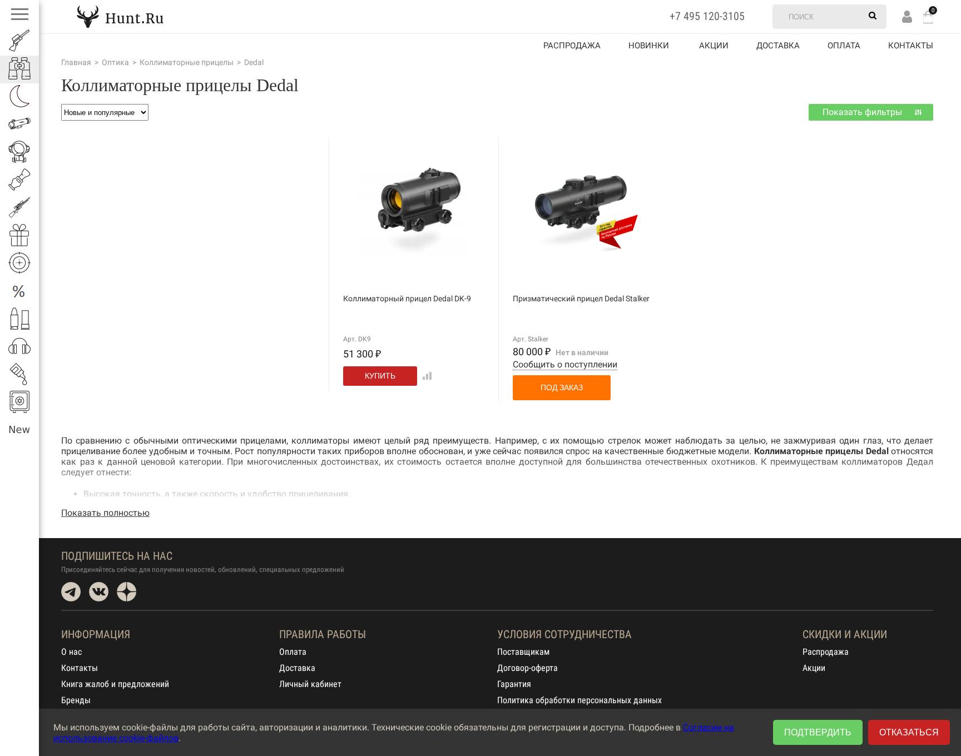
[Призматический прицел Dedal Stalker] (582, 248)
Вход (907, 16)
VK (98, 591)
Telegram (71, 591)
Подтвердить (817, 732)
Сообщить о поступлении (565, 364)
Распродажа (572, 46)
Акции (814, 668)
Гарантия (514, 684)
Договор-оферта (527, 668)
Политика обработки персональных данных (579, 700)
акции (714, 46)
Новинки (648, 46)
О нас (71, 651)
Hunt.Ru (120, 16)
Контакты (910, 46)
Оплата (844, 46)
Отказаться (909, 732)
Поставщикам (523, 651)
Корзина (928, 17)
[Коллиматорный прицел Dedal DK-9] (412, 254)
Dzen (126, 591)
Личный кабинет (310, 684)
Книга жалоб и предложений (115, 684)
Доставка (778, 46)
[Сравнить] (424, 375)
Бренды (76, 700)
